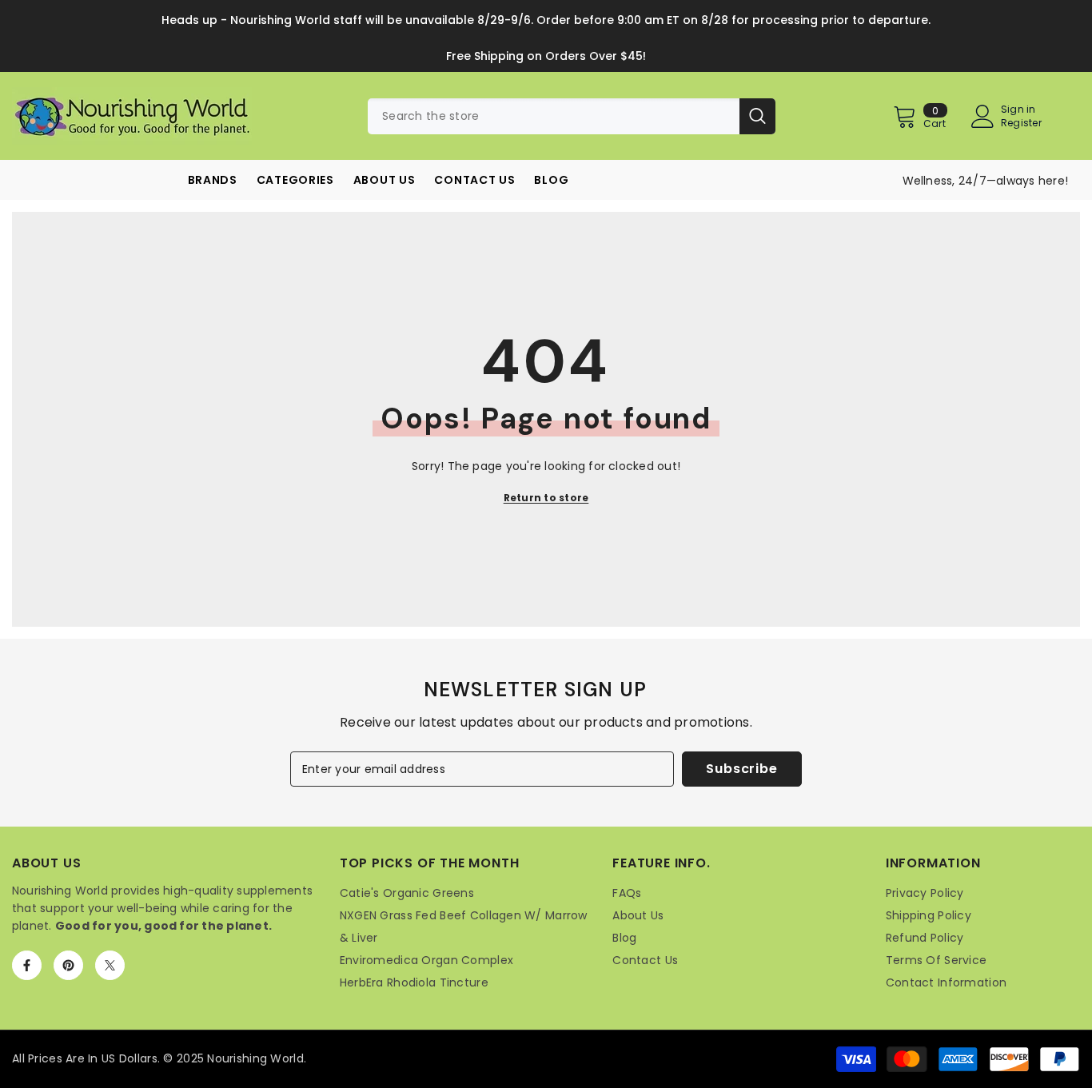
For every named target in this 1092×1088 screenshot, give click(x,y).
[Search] (571, 116)
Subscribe (741, 768)
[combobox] (553, 116)
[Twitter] (110, 965)
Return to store (546, 497)
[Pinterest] (68, 965)
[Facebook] (27, 965)
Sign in (1018, 109)
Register (1021, 123)
